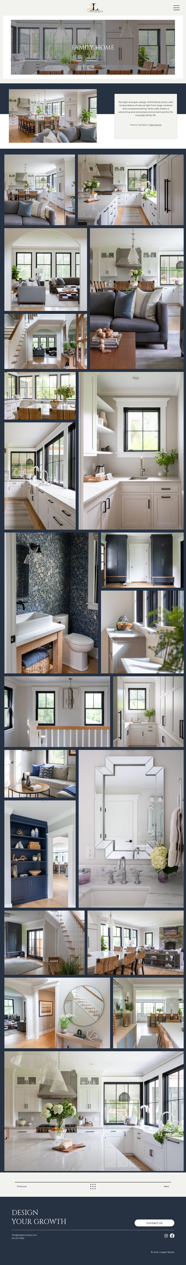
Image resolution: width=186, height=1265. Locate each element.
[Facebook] (172, 1235)
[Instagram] (166, 1235)
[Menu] (176, 7)
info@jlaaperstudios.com (24, 1235)
